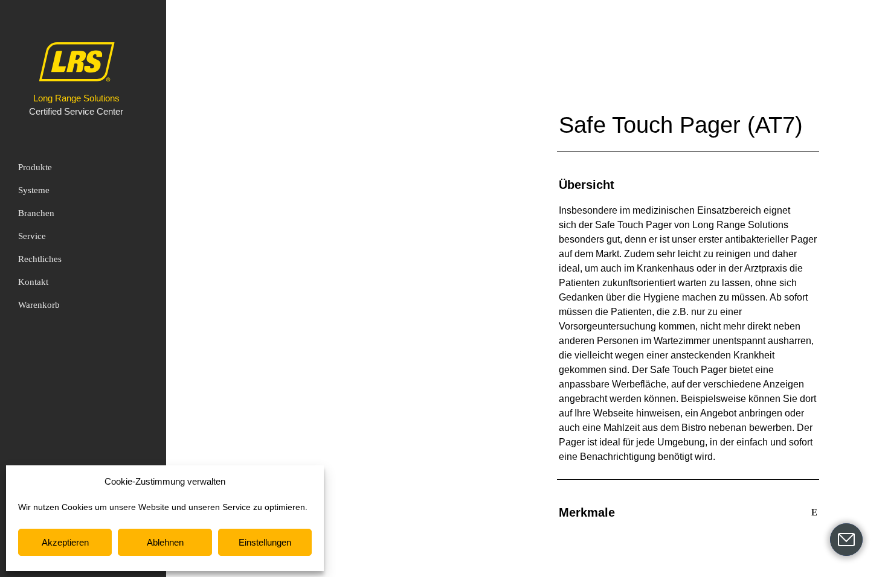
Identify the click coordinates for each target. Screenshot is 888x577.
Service (32, 236)
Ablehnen (165, 542)
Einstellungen (265, 542)
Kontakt (33, 282)
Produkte (35, 167)
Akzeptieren (65, 542)
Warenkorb (39, 305)
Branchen (36, 213)
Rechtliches (40, 259)
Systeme (34, 190)
